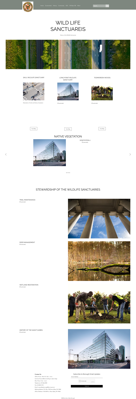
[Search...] (107, 6)
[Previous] (5, 154)
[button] (33, 128)
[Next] (130, 154)
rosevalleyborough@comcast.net (46, 387)
